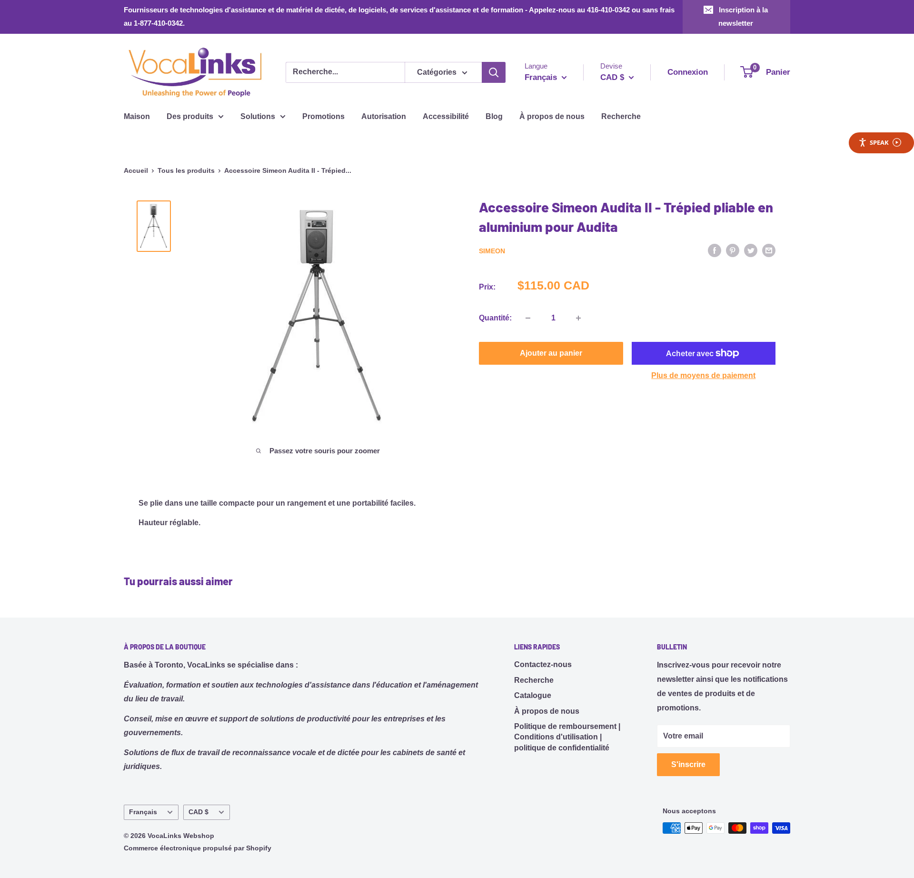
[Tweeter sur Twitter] (750, 250)
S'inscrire (688, 764)
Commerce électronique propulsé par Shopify (197, 848)
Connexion (687, 72)
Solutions (257, 116)
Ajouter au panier (551, 353)
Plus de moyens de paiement (703, 375)
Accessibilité (446, 116)
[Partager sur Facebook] (714, 250)
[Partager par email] (768, 250)
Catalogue (532, 695)
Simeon (492, 251)
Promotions (323, 116)
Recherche (621, 116)
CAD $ (199, 812)
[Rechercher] (494, 72)
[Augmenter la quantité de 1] (578, 318)
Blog (494, 116)
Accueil (136, 170)
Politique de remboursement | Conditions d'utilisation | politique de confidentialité (567, 737)
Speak (879, 142)
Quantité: (495, 318)
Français (143, 812)
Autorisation (383, 116)
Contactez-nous (543, 664)
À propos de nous (552, 116)
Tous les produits (186, 170)
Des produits (190, 116)
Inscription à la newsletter (743, 16)
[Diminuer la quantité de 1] (528, 318)
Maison (137, 116)
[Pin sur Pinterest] (732, 250)
